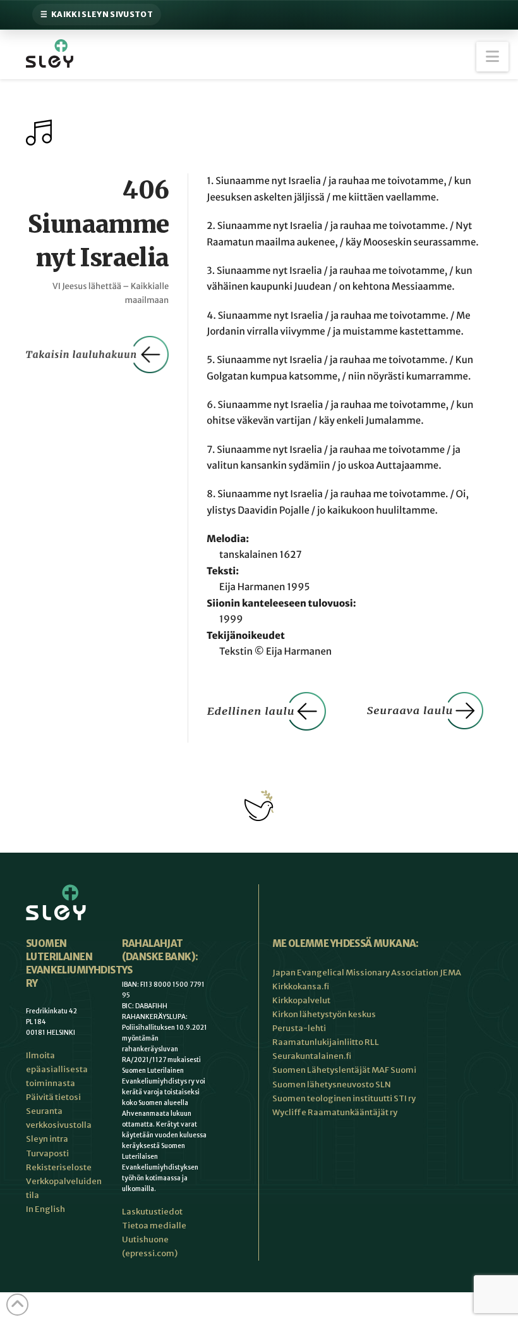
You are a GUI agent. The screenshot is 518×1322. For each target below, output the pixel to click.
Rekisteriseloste (59, 1167)
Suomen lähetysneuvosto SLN (331, 1084)
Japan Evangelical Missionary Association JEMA (366, 972)
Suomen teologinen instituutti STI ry (344, 1098)
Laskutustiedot (152, 1211)
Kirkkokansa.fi (300, 986)
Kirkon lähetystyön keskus (324, 1014)
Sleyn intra (47, 1139)
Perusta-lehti (299, 1028)
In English (45, 1209)
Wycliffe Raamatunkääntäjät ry (334, 1112)
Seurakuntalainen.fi (311, 1056)
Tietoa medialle (154, 1225)
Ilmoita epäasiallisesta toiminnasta (57, 1069)
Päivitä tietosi (53, 1097)
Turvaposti (47, 1153)
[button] (492, 56)
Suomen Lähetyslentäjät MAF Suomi (344, 1070)
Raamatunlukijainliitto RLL (325, 1042)
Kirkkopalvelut (301, 1000)
